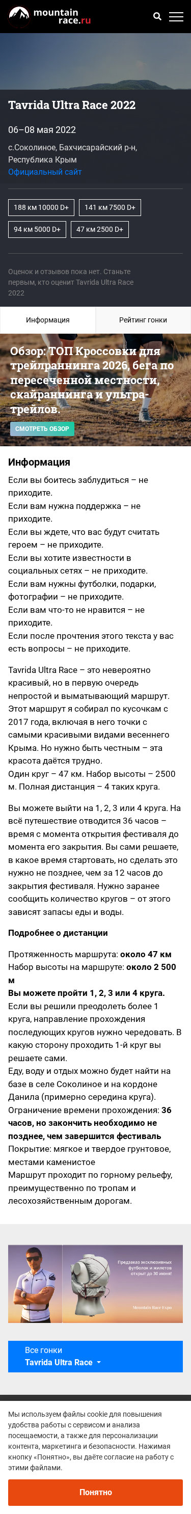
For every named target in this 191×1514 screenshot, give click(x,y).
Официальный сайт (45, 172)
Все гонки (59, 1356)
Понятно (95, 1492)
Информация (48, 320)
